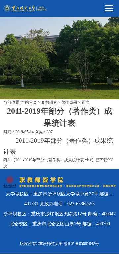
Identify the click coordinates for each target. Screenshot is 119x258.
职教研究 (49, 102)
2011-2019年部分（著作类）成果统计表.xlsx (53, 160)
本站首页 (29, 102)
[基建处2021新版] (25, 8)
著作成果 (69, 102)
